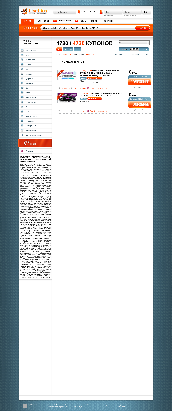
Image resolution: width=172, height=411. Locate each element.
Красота (29, 74)
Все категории (31, 50)
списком (134, 49)
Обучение (29, 83)
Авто (27, 55)
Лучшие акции (65, 21)
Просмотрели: (94, 78)
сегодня (68, 49)
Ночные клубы (31, 130)
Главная (27, 21)
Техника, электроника (34, 135)
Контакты (108, 21)
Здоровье (29, 79)
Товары (28, 93)
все (59, 49)
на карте (143, 49)
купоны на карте (89, 12)
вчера (77, 49)
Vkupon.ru (29, 151)
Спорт (28, 88)
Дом (27, 112)
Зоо (27, 69)
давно (83, 78)
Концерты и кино (32, 126)
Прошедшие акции (107, 405)
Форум (120, 405)
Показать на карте (79, 88)
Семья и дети (31, 102)
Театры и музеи (31, 116)
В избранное (65, 88)
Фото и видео (31, 97)
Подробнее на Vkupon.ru (98, 88)
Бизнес (28, 65)
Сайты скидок (43, 21)
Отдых (28, 107)
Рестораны (30, 121)
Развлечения (31, 60)
